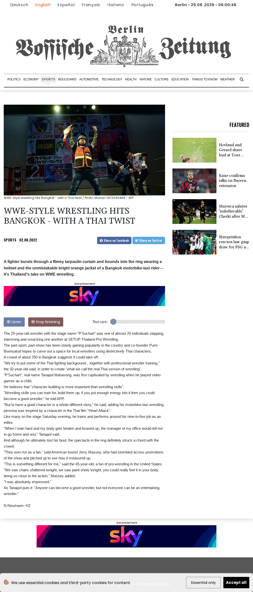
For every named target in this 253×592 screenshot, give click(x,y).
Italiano (115, 5)
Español (66, 5)
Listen (15, 321)
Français (91, 5)
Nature (146, 79)
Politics (14, 79)
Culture (161, 79)
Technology (112, 79)
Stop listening (47, 321)
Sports (48, 79)
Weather (227, 79)
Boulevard (67, 79)
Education (180, 79)
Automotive (89, 79)
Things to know (204, 79)
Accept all (236, 582)
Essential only (203, 582)
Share (116, 240)
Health (131, 79)
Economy (31, 79)
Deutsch (19, 5)
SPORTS (10, 239)
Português (142, 5)
